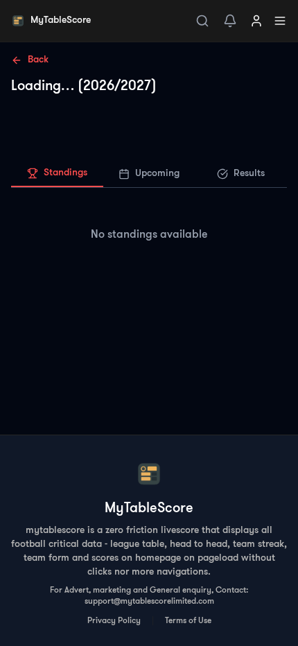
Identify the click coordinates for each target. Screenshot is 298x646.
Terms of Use (188, 621)
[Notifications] (230, 20)
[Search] (202, 20)
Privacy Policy (114, 621)
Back (38, 60)
